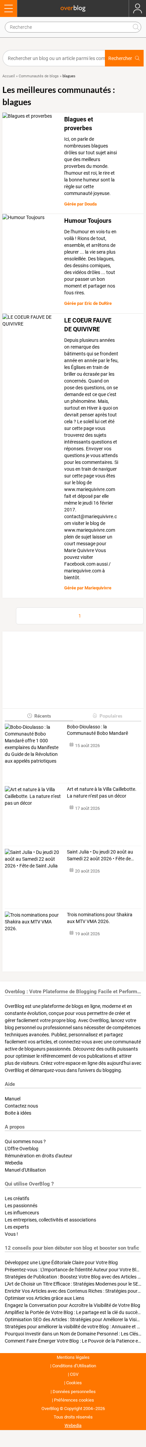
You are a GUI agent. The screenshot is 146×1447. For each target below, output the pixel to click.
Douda (91, 204)
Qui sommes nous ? (25, 1141)
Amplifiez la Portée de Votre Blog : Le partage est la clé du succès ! (73, 1312)
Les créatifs (17, 1198)
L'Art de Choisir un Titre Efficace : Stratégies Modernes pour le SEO (73, 1284)
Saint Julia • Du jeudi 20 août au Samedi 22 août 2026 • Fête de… (100, 855)
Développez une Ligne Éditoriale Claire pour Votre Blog (61, 1262)
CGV (74, 1374)
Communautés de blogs (39, 76)
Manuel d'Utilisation (25, 1170)
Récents (42, 716)
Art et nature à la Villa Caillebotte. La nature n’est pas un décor (101, 792)
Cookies (74, 1382)
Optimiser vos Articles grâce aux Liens (44, 1298)
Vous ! (11, 1234)
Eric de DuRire (98, 303)
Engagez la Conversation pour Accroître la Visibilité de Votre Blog (72, 1305)
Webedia (14, 1163)
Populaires (110, 716)
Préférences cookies (74, 1400)
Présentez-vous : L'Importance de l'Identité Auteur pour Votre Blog (73, 1269)
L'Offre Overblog (21, 1148)
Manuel (12, 1098)
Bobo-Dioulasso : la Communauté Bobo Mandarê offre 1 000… (97, 730)
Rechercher (120, 58)
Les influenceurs (22, 1212)
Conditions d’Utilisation (74, 1365)
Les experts (17, 1227)
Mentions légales (73, 1357)
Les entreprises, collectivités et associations (50, 1220)
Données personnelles (74, 1391)
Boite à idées (18, 1113)
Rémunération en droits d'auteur (38, 1155)
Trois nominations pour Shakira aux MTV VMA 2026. (99, 918)
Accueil (8, 76)
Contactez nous (21, 1106)
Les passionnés (21, 1205)
